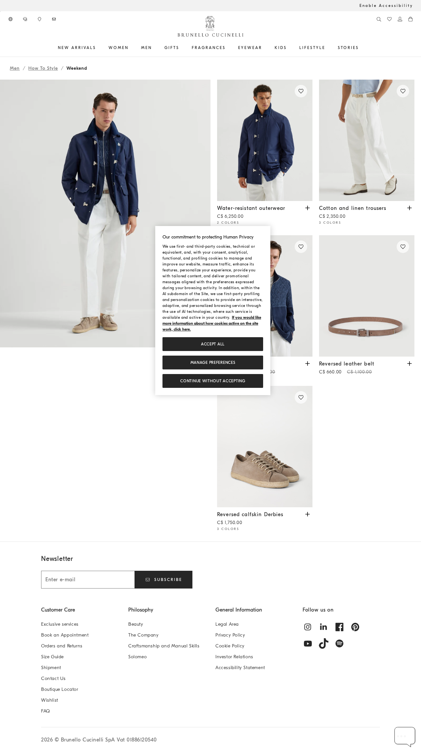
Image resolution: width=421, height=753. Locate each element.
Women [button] (119, 47)
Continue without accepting (212, 381)
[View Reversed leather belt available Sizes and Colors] (409, 363)
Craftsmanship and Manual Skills (164, 646)
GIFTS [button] (171, 47)
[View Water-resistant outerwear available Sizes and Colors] (307, 207)
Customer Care (58, 610)
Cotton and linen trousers (352, 212)
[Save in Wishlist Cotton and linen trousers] (403, 91)
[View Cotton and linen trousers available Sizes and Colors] (409, 207)
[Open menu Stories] (361, 48)
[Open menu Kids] (289, 48)
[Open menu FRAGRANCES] (228, 48)
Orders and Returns (62, 646)
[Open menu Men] (154, 48)
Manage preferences (212, 362)
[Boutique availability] (40, 19)
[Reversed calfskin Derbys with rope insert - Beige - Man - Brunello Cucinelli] (264, 446)
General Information (238, 610)
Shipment (51, 667)
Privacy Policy (230, 635)
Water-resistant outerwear (251, 212)
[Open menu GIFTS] (181, 48)
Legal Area (227, 624)
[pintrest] (355, 627)
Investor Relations (234, 657)
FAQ (45, 711)
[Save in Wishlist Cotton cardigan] (301, 246)
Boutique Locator (59, 689)
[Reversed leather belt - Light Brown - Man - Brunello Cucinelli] (366, 296)
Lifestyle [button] (312, 47)
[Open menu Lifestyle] (327, 48)
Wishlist (49, 700)
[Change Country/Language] (11, 19)
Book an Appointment (64, 635)
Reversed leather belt (346, 368)
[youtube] (308, 643)
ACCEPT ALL (213, 344)
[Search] (379, 19)
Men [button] (146, 47)
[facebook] (339, 627)
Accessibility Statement (240, 667)
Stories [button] (348, 47)
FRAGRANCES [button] (209, 47)
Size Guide (52, 657)
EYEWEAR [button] (250, 47)
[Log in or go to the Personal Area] (400, 19)
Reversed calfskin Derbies (250, 518)
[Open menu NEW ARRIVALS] (98, 48)
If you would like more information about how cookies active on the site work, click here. (211, 323)
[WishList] (389, 19)
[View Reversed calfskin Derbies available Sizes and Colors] (307, 513)
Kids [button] (281, 47)
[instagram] (308, 627)
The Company (143, 635)
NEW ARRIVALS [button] (77, 47)
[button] (105, 310)
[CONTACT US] (25, 19)
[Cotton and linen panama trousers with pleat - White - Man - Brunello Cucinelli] (366, 140)
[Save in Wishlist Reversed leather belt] (403, 246)
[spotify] (339, 643)
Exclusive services (60, 624)
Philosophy (140, 610)
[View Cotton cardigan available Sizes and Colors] (307, 363)
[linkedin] (323, 627)
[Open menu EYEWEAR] (264, 48)
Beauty (135, 624)
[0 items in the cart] (410, 19)
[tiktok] (323, 643)
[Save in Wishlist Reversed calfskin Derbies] (301, 397)
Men (15, 68)
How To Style (43, 68)
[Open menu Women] (131, 48)
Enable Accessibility (386, 5)
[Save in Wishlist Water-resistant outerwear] (301, 91)
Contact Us (53, 678)
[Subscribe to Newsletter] (54, 19)
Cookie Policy (230, 646)
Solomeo (137, 657)
